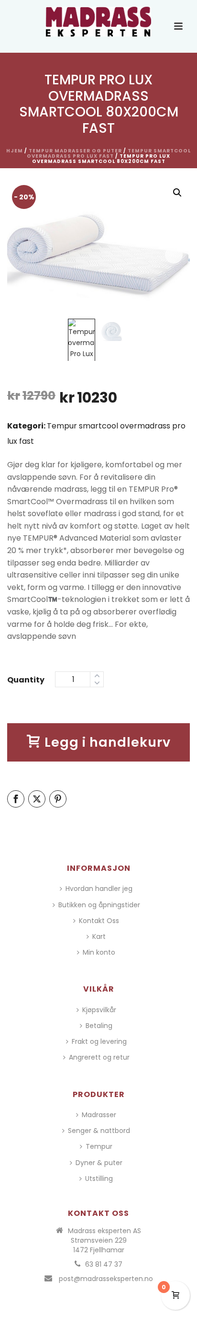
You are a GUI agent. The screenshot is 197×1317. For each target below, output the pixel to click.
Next (174, 255)
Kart (99, 936)
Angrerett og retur (99, 1057)
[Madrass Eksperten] (98, 21)
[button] (177, 192)
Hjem (14, 150)
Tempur (99, 1146)
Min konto (99, 952)
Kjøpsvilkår (99, 1010)
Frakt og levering (99, 1041)
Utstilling (99, 1178)
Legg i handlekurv (107, 742)
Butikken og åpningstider (99, 905)
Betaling (99, 1025)
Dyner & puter (99, 1162)
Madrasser (99, 1115)
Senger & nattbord (99, 1130)
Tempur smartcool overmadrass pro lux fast (109, 153)
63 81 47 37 (103, 1264)
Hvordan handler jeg (99, 888)
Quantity (25, 679)
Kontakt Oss (99, 920)
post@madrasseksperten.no (106, 1278)
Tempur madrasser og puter (75, 150)
